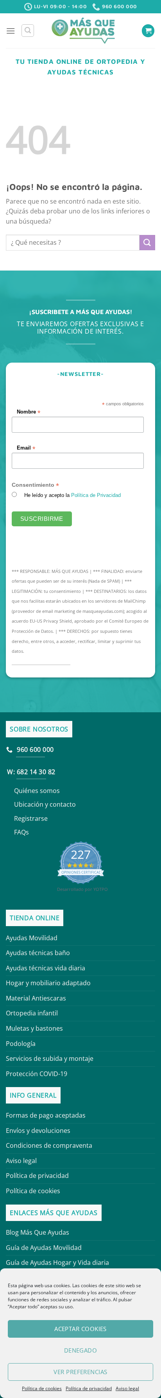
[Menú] (10, 30)
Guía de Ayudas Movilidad (44, 1247)
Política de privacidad (89, 1388)
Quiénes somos (37, 790)
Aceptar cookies (80, 1329)
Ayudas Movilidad (31, 938)
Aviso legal (127, 1388)
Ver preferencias (80, 1372)
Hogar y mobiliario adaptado (48, 983)
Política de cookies (42, 1388)
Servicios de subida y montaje (49, 1058)
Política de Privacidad (96, 495)
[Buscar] (27, 30)
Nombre (28, 412)
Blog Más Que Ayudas (37, 1232)
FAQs (21, 832)
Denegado (80, 1350)
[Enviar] (147, 242)
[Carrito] (148, 30)
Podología (21, 1043)
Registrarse (31, 818)
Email (26, 448)
